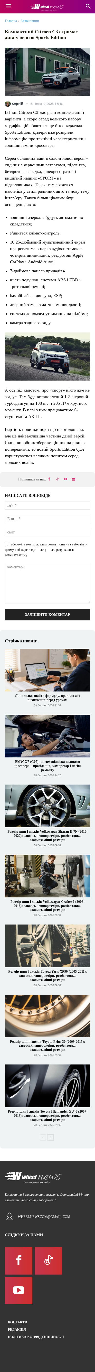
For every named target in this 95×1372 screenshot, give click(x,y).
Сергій (17, 103)
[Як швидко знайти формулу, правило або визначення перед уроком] (47, 670)
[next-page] (51, 1137)
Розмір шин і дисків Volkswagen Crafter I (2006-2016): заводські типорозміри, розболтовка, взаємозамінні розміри (47, 906)
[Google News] (73, 479)
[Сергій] (8, 104)
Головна (11, 21)
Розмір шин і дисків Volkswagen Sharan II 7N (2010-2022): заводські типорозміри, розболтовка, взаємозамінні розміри (48, 836)
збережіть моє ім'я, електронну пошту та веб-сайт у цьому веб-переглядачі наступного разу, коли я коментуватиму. (46, 549)
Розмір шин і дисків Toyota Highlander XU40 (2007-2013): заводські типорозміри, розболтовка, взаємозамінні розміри (47, 1116)
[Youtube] (65, 479)
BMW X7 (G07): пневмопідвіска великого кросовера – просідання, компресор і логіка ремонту (48, 766)
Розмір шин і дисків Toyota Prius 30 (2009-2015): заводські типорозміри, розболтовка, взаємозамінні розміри (47, 1046)
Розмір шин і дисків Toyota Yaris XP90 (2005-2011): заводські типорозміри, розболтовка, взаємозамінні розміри (47, 976)
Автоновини (29, 21)
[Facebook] (49, 479)
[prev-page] (43, 1137)
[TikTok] (57, 479)
